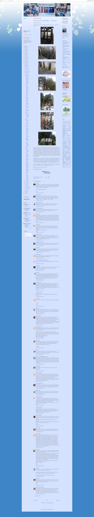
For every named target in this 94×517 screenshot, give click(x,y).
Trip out (66, 129)
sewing (67, 160)
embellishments (65, 145)
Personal (37, 178)
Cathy (37, 247)
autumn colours (67, 136)
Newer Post (36, 500)
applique (64, 135)
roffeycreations (38, 208)
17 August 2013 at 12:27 (40, 245)
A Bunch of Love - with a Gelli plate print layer (27, 93)
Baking (65, 123)
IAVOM (68, 126)
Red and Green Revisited (27, 139)
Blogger (51, 509)
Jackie (37, 366)
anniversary (67, 134)
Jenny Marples (38, 383)
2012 (25, 190)
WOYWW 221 (26, 84)
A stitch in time (27, 204)
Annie (37, 224)
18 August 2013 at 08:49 (40, 370)
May (36, 308)
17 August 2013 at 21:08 (40, 313)
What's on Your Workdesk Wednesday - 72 (66, 67)
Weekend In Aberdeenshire (27, 150)
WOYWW (65, 133)
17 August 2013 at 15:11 (39, 270)
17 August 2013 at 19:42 (40, 306)
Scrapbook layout (66, 128)
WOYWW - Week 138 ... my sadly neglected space (66, 46)
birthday (64, 138)
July (26, 180)
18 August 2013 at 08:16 (40, 364)
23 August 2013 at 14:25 (40, 476)
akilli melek (38, 415)
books (67, 140)
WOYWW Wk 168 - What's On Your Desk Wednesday (66, 43)
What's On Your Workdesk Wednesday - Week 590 (66, 57)
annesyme (37, 282)
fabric (69, 146)
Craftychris (37, 234)
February (27, 187)
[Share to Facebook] (48, 177)
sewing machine (65, 161)
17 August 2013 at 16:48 (40, 290)
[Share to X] (47, 177)
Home (47, 500)
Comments (27, 235)
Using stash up (66, 130)
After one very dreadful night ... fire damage (27, 130)
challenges (65, 142)
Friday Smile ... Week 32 (27, 110)
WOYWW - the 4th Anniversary (65, 49)
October (27, 71)
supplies (64, 163)
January (27, 188)
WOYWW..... (26, 205)
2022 (25, 53)
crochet (69, 143)
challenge (64, 141)
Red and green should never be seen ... (27, 144)
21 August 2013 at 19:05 (40, 431)
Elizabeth (37, 194)
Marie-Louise (38, 202)
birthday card (68, 138)
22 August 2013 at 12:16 (40, 465)
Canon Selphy (65, 124)
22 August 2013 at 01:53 (40, 447)
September (27, 72)
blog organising (66, 139)
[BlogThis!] (46, 177)
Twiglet (37, 390)
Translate (66, 23)
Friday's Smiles (26, 76)
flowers (65, 147)
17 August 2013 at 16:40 (40, 280)
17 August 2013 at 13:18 (40, 263)
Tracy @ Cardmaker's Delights (41, 260)
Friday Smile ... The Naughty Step (27, 135)
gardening (64, 151)
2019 (25, 57)
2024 (25, 50)
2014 (25, 64)
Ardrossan (64, 121)
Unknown (37, 254)
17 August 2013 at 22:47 (40, 338)
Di (36, 183)
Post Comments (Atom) (49, 502)
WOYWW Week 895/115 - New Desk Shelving (66, 52)
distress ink (66, 144)
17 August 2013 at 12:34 (40, 252)
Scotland (64, 127)
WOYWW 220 (26, 126)
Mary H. (37, 433)
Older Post (58, 500)
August (27, 74)
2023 (25, 51)
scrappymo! (38, 326)
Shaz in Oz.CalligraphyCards (41, 356)
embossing (65, 146)
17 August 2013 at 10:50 (40, 206)
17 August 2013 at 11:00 (39, 222)
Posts (26, 233)
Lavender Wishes (27, 178)
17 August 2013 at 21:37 (40, 324)
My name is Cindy (39, 487)
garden (69, 148)
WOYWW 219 (26, 147)
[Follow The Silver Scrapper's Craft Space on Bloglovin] (28, 34)
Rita (36, 272)
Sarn (36, 467)
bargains (64, 137)
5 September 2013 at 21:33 (40, 493)
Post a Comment (37, 495)
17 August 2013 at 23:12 (40, 354)
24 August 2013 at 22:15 (40, 485)
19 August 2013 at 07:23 (40, 405)
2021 (25, 54)
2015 (25, 62)
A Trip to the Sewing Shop (26, 106)
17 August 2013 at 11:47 (39, 232)
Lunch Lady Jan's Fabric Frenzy (28, 208)
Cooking (64, 126)
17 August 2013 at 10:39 (40, 192)
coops (37, 340)
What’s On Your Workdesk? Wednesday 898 (27, 225)
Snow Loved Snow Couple (26, 175)
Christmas (64, 125)
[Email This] (45, 177)
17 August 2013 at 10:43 (40, 200)
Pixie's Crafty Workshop (27, 218)
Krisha (37, 265)
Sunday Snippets (27, 103)
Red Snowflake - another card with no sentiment (27, 115)
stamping (64, 162)
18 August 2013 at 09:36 (40, 388)
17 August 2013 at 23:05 (40, 347)
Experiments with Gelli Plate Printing (27, 161)
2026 (25, 47)
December (27, 66)
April (26, 184)
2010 (25, 193)
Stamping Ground (28, 223)
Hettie (37, 478)
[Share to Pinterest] (49, 177)
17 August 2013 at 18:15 (40, 296)
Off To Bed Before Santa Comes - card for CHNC (27, 80)
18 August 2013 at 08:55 (40, 381)
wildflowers (64, 166)
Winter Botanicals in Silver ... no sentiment (27, 122)
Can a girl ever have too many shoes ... (27, 88)
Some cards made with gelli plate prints (27, 155)
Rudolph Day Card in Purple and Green (26, 99)
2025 (25, 49)
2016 (25, 61)
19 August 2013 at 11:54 (39, 413)
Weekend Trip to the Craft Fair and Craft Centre (27, 165)
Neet (36, 449)
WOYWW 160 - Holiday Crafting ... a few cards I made (66, 54)
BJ (36, 349)
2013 (25, 65)
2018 (25, 58)
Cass (36, 298)
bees (68, 137)
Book (68, 123)
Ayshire (69, 122)
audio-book (68, 135)
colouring (64, 143)
